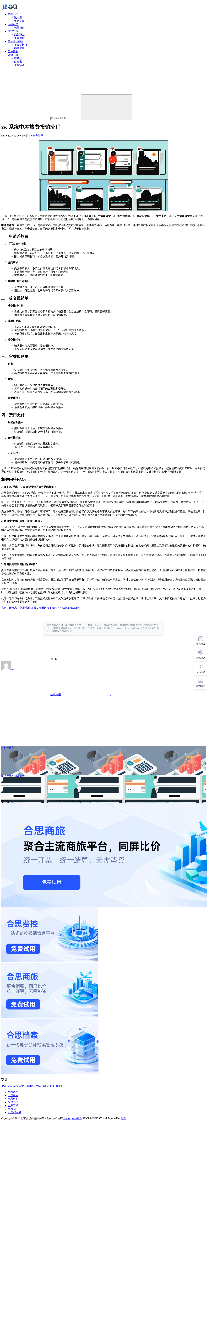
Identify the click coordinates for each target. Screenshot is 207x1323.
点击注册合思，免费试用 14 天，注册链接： (26, 607)
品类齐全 (19, 34)
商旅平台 (13, 31)
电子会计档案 (15, 41)
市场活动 (19, 65)
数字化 (59, 1086)
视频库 (18, 58)
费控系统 (13, 14)
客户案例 (13, 51)
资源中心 (13, 54)
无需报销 (19, 27)
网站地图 (77, 1118)
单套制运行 (20, 44)
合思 (123, 1118)
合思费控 (13, 1092)
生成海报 (55, 694)
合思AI (12, 1109)
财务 (52, 1086)
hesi (3, 135)
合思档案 (13, 1098)
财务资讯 (38, 135)
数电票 (18, 17)
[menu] (2, 3)
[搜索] (106, 107)
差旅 (9, 1086)
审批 (21, 1086)
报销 (3, 1086)
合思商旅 (13, 1095)
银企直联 (19, 21)
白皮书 (18, 61)
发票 (38, 1086)
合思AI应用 (14, 1112)
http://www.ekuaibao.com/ (65, 607)
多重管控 (19, 38)
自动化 (45, 1086)
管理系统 (30, 1086)
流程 (15, 1086)
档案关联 (19, 48)
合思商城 (13, 1105)
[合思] (10, 8)
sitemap (67, 1118)
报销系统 (13, 24)
